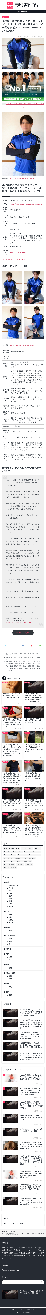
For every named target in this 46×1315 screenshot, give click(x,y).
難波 (10, 917)
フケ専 (14, 855)
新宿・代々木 (13, 885)
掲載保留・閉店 (27, 861)
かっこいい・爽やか (28, 848)
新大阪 (11, 920)
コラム (8, 1218)
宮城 (10, 968)
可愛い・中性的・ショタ (29, 858)
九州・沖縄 (5, 17)
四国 (8, 992)
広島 (10, 987)
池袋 (10, 893)
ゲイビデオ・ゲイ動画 (14, 1223)
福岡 (10, 941)
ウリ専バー (8, 851)
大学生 (7, 861)
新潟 (10, 976)
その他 (11, 906)
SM (18, 848)
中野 (10, 898)
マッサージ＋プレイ (35, 855)
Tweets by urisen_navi (10, 1270)
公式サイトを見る (23, 633)
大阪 (8, 911)
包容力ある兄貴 (16, 858)
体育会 (7, 858)
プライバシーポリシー (18, 1309)
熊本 (10, 944)
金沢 (10, 979)
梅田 (10, 914)
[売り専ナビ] (23, 8)
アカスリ (38, 848)
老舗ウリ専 (29, 864)
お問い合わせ (30, 1309)
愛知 (10, 930)
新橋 (10, 904)
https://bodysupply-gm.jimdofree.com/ (22, 178)
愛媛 (10, 995)
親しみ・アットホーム (10, 867)
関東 (8, 954)
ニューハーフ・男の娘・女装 (33, 851)
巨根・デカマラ (16, 861)
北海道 (8, 949)
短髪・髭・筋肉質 (9, 864)
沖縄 (10, 939)
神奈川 (11, 960)
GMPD (12, 848)
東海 (8, 927)
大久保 (11, 888)
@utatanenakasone (18, 252)
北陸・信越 (10, 973)
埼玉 (10, 957)
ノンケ (7, 855)
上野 (10, 896)
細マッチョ (20, 864)
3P (6, 848)
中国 (8, 983)
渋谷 (10, 891)
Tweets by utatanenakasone (14, 259)
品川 (10, 901)
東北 (8, 965)
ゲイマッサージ (18, 851)
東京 (8, 882)
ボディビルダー (23, 855)
